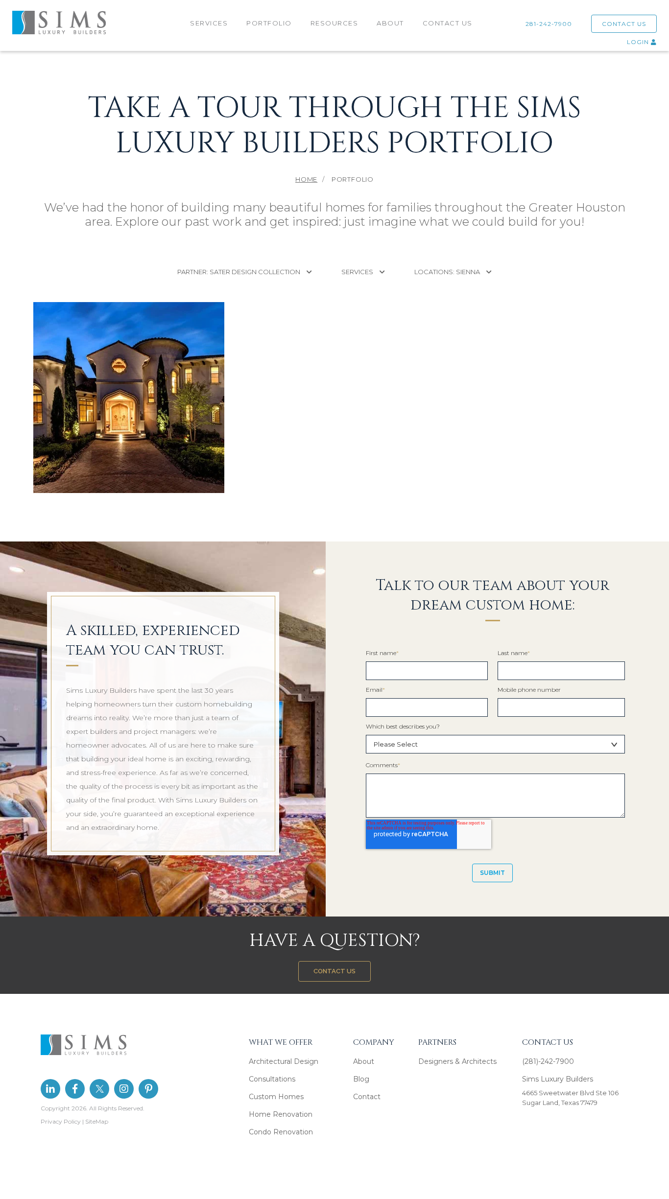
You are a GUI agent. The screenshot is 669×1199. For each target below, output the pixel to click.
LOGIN (639, 42)
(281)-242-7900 (548, 1061)
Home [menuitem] (306, 179)
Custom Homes (276, 1096)
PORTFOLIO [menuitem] (269, 23)
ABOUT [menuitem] (390, 23)
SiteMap (96, 1121)
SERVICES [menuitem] (209, 23)
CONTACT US (624, 23)
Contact (367, 1096)
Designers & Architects (457, 1061)
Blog (361, 1079)
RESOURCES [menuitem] (334, 23)
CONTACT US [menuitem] (448, 23)
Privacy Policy (61, 1121)
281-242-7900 (551, 23)
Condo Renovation (281, 1132)
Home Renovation (280, 1114)
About (363, 1061)
